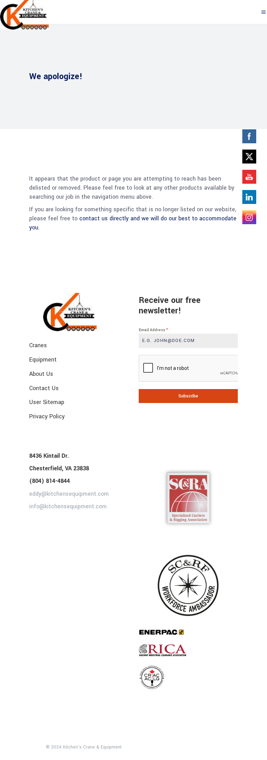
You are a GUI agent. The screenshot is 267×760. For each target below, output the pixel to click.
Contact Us (44, 388)
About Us (41, 374)
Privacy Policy (47, 416)
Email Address (153, 330)
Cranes (38, 345)
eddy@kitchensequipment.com (69, 493)
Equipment (43, 360)
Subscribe (188, 396)
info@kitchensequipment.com (68, 506)
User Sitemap (46, 402)
